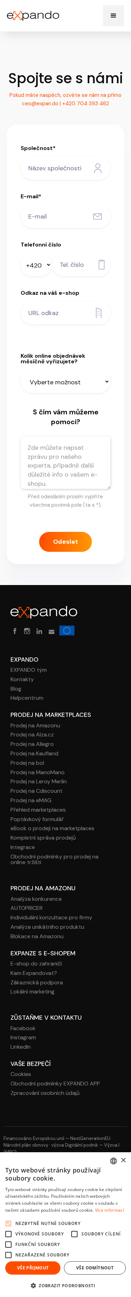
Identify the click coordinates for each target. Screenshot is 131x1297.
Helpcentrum (26, 698)
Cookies (20, 1074)
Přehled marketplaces (38, 810)
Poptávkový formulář (37, 819)
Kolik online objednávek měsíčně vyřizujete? (53, 358)
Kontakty (22, 680)
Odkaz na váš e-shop (50, 293)
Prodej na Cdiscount (36, 791)
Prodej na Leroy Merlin (38, 782)
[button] (113, 15)
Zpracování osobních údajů (45, 1093)
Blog (15, 689)
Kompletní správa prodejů (43, 838)
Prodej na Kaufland (34, 754)
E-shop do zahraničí (36, 964)
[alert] (65, 1224)
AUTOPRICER (26, 908)
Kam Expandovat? (33, 973)
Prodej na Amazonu (35, 726)
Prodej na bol (27, 763)
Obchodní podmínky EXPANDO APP (55, 1084)
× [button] (123, 1160)
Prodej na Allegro (32, 744)
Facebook (23, 1029)
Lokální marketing (32, 992)
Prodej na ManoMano (37, 773)
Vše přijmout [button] (33, 1268)
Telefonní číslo (41, 245)
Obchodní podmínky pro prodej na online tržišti (54, 860)
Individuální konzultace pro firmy (51, 918)
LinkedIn (20, 1047)
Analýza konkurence (36, 899)
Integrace (22, 847)
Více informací (109, 1210)
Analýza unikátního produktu (47, 927)
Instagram (23, 1038)
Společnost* (38, 148)
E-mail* (31, 196)
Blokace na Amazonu (37, 937)
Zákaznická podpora (36, 983)
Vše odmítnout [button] (95, 1268)
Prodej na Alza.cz (32, 735)
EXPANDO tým (28, 670)
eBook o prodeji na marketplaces (52, 829)
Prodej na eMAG (30, 801)
